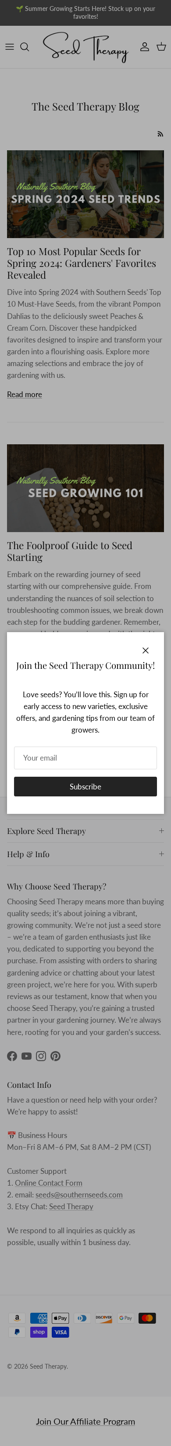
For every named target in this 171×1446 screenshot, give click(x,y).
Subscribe (85, 786)
